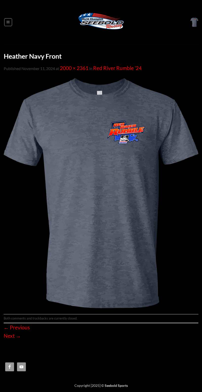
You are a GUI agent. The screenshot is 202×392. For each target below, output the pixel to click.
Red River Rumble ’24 (117, 68)
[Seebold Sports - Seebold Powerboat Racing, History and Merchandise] (101, 22)
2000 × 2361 (74, 68)
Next (12, 336)
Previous (17, 327)
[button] (8, 22)
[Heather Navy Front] (101, 192)
